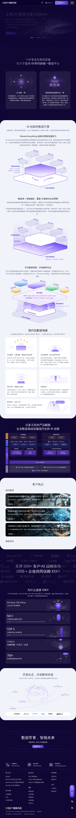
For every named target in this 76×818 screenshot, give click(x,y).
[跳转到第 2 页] (38, 37)
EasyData (30, 209)
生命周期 (31, 794)
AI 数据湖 (8, 794)
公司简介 (53, 788)
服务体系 (31, 791)
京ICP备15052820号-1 (29, 814)
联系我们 (53, 791)
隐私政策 (39, 811)
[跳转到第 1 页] (32, 37)
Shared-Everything (14, 140)
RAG (7, 797)
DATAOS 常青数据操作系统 (36, 782)
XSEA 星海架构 (32, 776)
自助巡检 (31, 800)
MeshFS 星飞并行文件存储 (13, 779)
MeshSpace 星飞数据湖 (13, 785)
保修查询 (31, 797)
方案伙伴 (53, 776)
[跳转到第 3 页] (43, 37)
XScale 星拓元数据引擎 (35, 779)
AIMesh (8, 776)
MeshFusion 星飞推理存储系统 (15, 782)
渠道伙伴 (53, 779)
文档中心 (31, 803)
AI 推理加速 (9, 800)
